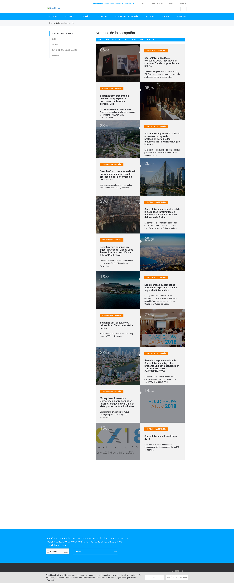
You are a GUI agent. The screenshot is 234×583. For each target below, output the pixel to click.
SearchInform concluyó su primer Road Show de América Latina (116, 325)
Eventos (183, 3)
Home (51, 23)
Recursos (150, 16)
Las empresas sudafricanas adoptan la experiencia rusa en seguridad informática (161, 287)
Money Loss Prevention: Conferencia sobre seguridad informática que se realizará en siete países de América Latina (117, 402)
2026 (100, 39)
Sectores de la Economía (126, 16)
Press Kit (56, 55)
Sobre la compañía (156, 3)
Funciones (102, 16)
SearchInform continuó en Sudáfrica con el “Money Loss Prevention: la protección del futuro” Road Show (116, 251)
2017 (154, 39)
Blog (142, 3)
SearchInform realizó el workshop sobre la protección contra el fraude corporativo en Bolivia (161, 61)
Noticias (171, 3)
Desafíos (86, 16)
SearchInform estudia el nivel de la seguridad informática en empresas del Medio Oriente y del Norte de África (162, 213)
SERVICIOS (69, 16)
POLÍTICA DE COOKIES (177, 577)
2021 (127, 39)
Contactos (181, 16)
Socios (165, 16)
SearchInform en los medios (64, 50)
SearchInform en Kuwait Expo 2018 (160, 437)
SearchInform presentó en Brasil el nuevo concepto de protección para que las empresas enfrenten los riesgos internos (162, 139)
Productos (53, 16)
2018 (147, 39)
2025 (106, 39)
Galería (55, 45)
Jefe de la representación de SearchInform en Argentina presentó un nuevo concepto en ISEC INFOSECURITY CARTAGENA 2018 (161, 366)
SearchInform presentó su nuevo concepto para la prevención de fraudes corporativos (114, 99)
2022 (120, 39)
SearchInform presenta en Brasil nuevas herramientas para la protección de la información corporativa (118, 175)
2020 (134, 39)
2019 (141, 39)
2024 (113, 39)
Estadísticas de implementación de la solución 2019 (114, 4)
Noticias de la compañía (62, 34)
